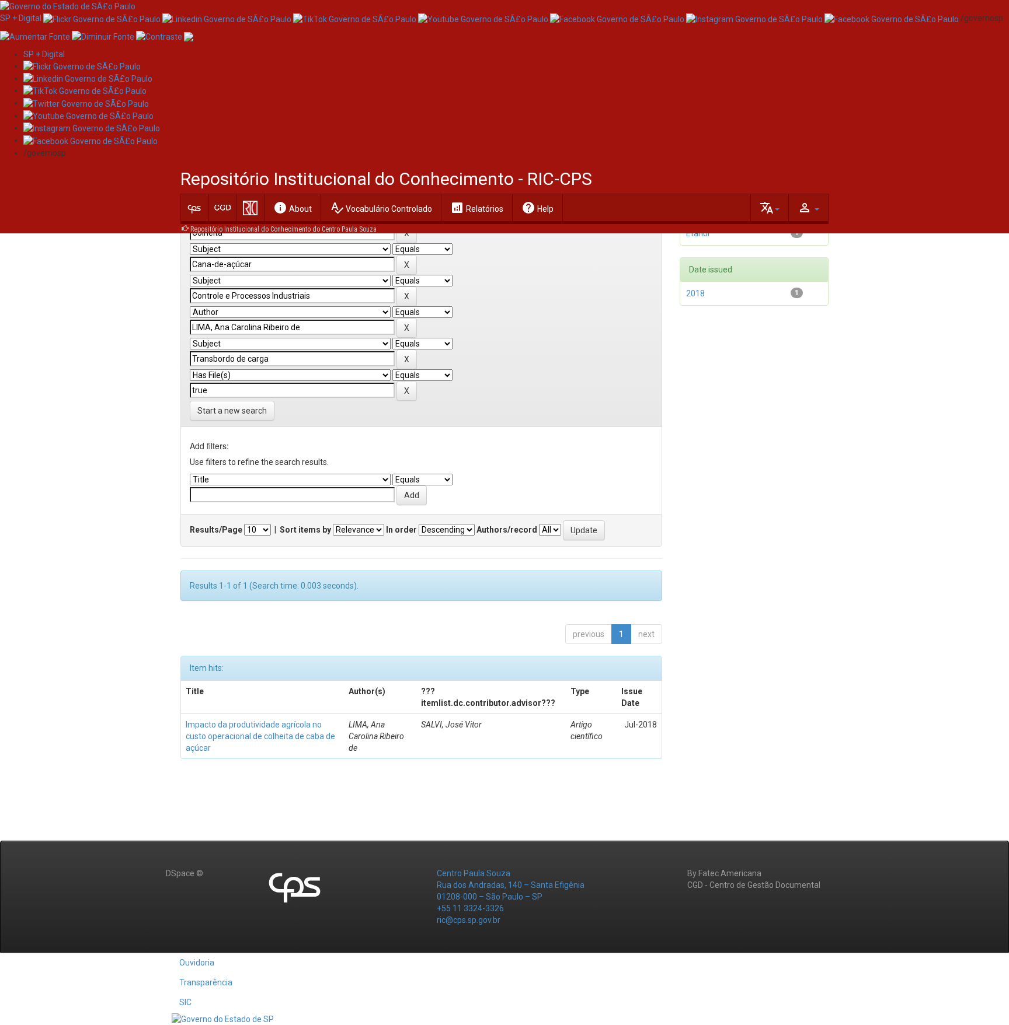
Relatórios (476, 208)
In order (401, 529)
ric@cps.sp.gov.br (468, 920)
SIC (185, 1002)
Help (537, 208)
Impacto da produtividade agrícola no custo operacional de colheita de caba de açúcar (260, 736)
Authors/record (506, 529)
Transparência (205, 982)
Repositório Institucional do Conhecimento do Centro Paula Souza (283, 229)
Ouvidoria (196, 962)
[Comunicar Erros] (188, 35)
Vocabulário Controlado (381, 208)
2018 (695, 293)
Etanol (697, 233)
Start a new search (232, 410)
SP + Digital (20, 18)
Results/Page (216, 529)
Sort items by (305, 529)
